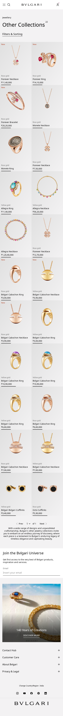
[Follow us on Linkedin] (45, 700)
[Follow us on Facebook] (31, 700)
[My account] (58, 4)
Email (5, 575)
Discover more (31, 642)
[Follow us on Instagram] (17, 700)
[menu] (4, 4)
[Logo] (31, 5)
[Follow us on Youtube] (24, 700)
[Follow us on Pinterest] (38, 700)
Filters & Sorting (12, 41)
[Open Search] (9, 4)
